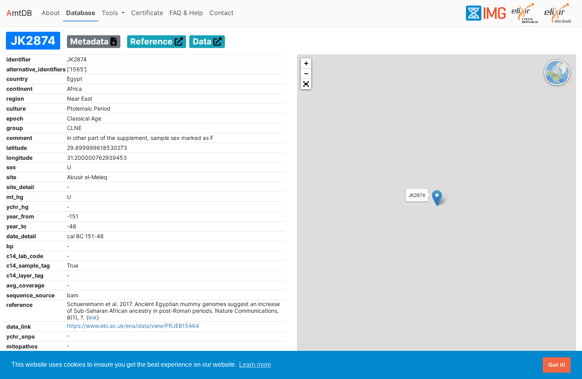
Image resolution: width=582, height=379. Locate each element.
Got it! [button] (556, 365)
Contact (223, 12)
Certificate (147, 13)
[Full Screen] (306, 84)
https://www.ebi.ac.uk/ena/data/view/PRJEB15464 (133, 325)
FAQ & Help (187, 12)
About (52, 12)
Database (82, 12)
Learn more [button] (255, 364)
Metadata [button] (90, 42)
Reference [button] (152, 42)
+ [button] (306, 63)
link (92, 317)
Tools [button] (111, 13)
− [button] (306, 73)
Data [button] (203, 42)
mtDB (19, 13)
